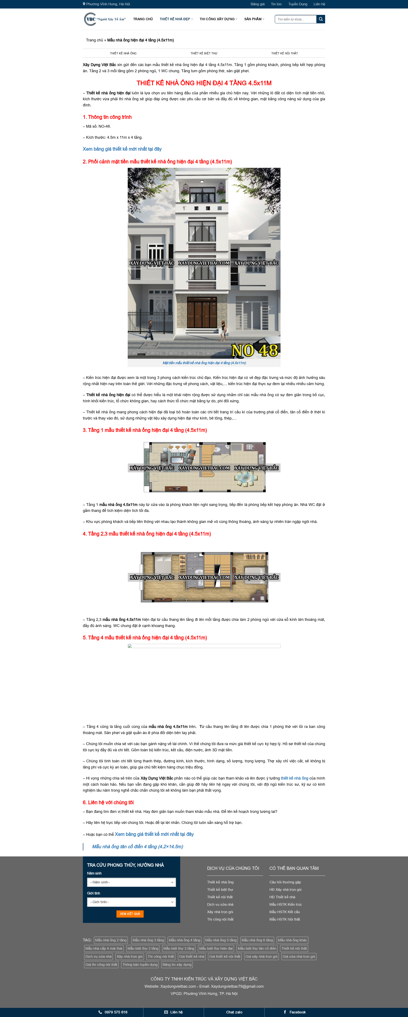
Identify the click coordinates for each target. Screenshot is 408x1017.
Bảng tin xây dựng (177, 965)
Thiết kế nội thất (284, 53)
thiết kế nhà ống (294, 778)
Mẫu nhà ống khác (292, 940)
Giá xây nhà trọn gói (261, 957)
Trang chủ (143, 19)
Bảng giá (258, 4)
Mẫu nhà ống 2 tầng (110, 940)
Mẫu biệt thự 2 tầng (143, 948)
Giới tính (93, 893)
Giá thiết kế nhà (191, 957)
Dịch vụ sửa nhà (98, 957)
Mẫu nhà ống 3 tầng (148, 940)
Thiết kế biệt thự (204, 53)
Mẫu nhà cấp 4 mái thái (103, 948)
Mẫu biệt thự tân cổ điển (257, 948)
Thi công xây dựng (217, 19)
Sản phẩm (253, 19)
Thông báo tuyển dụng (139, 965)
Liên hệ (319, 4)
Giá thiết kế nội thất (224, 957)
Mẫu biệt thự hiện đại (216, 948)
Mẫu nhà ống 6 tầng (257, 940)
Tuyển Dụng (297, 4)
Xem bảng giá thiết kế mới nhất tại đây (122, 149)
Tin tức (276, 4)
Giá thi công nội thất (101, 965)
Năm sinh (94, 873)
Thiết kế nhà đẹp (175, 19)
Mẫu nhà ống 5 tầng (221, 940)
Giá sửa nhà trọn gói (299, 957)
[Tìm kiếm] (321, 19)
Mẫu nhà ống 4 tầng (184, 940)
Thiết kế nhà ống (123, 53)
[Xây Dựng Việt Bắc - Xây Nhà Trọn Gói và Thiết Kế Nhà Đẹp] (105, 19)
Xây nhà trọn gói (130, 957)
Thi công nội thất (161, 957)
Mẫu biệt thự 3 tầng (178, 948)
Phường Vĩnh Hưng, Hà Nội (108, 4)
